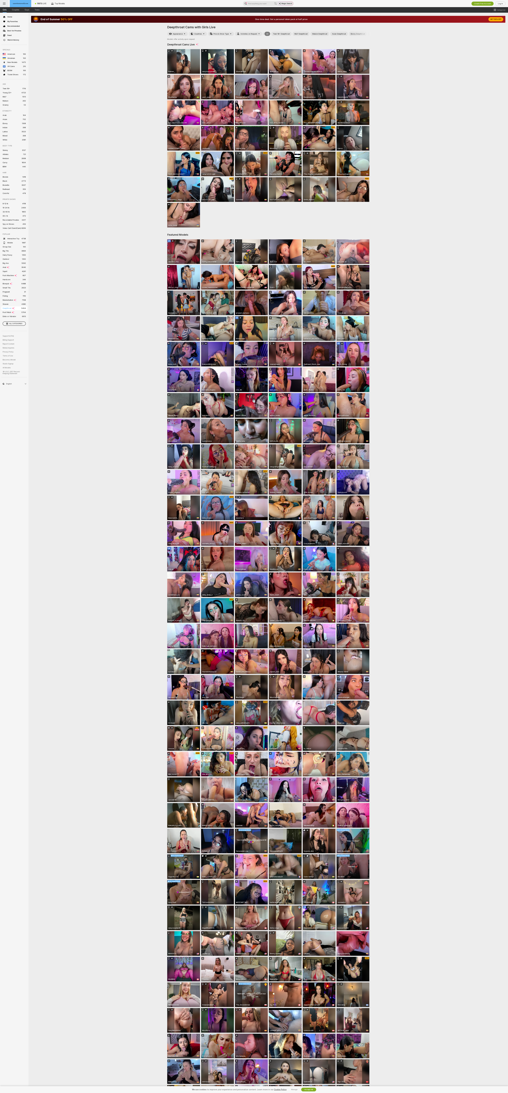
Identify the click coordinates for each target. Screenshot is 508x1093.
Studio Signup (8, 364)
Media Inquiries (8, 348)
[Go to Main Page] (20, 3)
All (267, 34)
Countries (198, 34)
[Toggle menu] (4, 3)
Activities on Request (249, 34)
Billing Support (8, 340)
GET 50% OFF (495, 19)
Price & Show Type (221, 34)
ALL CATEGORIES (15, 324)
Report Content (8, 344)
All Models (7, 368)
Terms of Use (8, 356)
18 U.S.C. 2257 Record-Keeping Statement (11, 372)
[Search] (275, 3)
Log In (500, 4)
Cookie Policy (280, 1090)
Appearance (178, 34)
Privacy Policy (8, 352)
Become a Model (9, 360)
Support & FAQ (8, 336)
